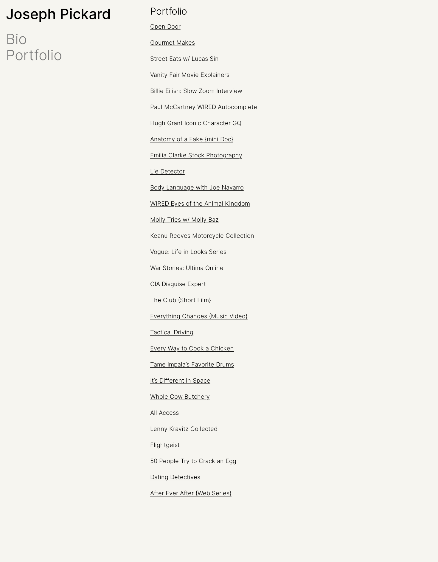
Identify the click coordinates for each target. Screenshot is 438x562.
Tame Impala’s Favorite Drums (192, 364)
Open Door (165, 26)
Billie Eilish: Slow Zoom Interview (196, 90)
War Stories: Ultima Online (186, 267)
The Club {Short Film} (180, 300)
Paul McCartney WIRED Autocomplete (203, 107)
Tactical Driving (171, 332)
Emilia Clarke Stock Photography (196, 155)
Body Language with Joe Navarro (197, 187)
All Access (164, 412)
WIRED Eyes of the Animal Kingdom (200, 203)
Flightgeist (165, 444)
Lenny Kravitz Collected (184, 428)
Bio (16, 39)
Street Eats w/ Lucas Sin (184, 58)
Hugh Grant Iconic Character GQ (195, 123)
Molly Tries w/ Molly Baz (184, 219)
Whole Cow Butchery (180, 396)
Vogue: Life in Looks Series (188, 251)
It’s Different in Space (180, 380)
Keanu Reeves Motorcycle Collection (202, 235)
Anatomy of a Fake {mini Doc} (191, 139)
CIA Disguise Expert (178, 284)
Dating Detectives (175, 477)
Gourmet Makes (172, 42)
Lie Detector (167, 171)
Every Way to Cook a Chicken (192, 348)
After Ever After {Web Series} (191, 493)
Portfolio (34, 55)
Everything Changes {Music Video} (199, 316)
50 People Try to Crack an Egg (193, 461)
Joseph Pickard (58, 14)
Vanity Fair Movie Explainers (189, 74)
